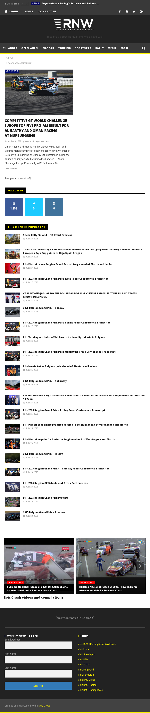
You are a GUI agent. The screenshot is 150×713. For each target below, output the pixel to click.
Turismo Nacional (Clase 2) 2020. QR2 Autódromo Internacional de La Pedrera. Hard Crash (37, 588)
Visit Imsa (83, 649)
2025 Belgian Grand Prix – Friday (43, 454)
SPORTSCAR (12, 71)
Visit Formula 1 (86, 674)
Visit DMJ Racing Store (90, 690)
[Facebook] (119, 11)
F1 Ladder (10, 48)
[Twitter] (134, 11)
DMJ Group (44, 705)
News (35, 3)
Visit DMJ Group (86, 680)
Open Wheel (30, 48)
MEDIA (112, 48)
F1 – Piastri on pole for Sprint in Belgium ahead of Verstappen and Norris (69, 439)
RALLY (99, 48)
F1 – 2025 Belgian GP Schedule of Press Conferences (55, 483)
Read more (11, 168)
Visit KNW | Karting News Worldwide (97, 644)
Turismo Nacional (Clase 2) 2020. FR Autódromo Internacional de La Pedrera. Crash (108, 588)
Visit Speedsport (87, 654)
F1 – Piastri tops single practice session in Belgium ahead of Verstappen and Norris (75, 424)
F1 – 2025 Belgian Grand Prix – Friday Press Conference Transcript (64, 410)
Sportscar (83, 48)
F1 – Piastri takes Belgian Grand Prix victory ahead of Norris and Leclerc (68, 264)
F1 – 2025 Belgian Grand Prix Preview (45, 497)
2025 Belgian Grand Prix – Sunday (43, 308)
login (13, 11)
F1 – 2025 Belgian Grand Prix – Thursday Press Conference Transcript (66, 468)
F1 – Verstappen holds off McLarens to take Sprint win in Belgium (64, 337)
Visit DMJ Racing (87, 685)
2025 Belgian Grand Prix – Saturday (45, 381)
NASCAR (48, 48)
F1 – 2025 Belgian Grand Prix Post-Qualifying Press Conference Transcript (69, 351)
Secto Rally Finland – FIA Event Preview (47, 235)
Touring (64, 48)
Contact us (47, 11)
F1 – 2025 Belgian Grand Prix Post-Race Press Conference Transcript (65, 278)
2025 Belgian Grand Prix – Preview (44, 512)
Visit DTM (83, 659)
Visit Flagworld (86, 669)
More (125, 48)
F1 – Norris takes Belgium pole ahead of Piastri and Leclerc (60, 366)
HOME (29, 11)
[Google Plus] (141, 11)
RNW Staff (29, 141)
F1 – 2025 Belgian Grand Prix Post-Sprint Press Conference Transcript (66, 322)
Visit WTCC (84, 664)
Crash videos (15, 582)
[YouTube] (127, 11)
